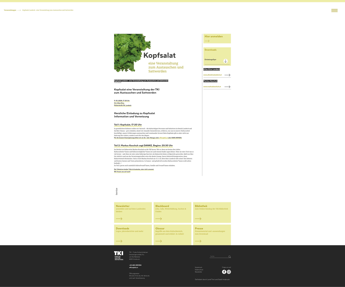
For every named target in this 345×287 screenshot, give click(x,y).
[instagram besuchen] (229, 272)
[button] (334, 10)
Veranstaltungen (10, 10)
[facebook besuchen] (224, 272)
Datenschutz (199, 270)
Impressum (198, 267)
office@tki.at (163, 138)
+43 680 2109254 (135, 265)
